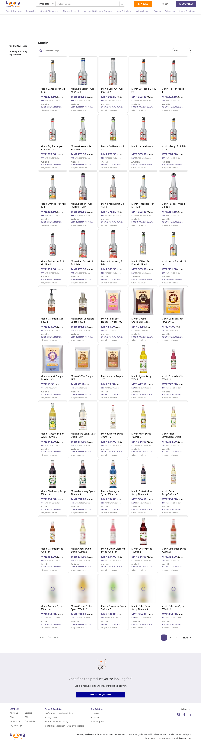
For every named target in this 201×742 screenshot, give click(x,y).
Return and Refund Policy (56, 721)
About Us (14, 713)
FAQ (27, 717)
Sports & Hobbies (187, 11)
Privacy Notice (51, 717)
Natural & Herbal (71, 11)
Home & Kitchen (123, 11)
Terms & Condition (53, 709)
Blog (12, 717)
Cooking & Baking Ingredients (18, 53)
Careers (28, 713)
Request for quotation (100, 694)
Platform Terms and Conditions (59, 713)
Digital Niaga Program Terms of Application (65, 726)
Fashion (157, 11)
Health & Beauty (142, 11)
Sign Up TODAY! (186, 4)
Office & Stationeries (49, 11)
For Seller (95, 717)
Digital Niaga (16, 725)
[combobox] (87, 4)
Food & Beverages (14, 11)
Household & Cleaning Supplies (97, 11)
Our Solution (97, 709)
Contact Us (30, 721)
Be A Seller (143, 4)
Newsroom (15, 721)
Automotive (170, 11)
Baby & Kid (31, 11)
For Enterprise (97, 721)
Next (186, 637)
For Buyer (95, 713)
